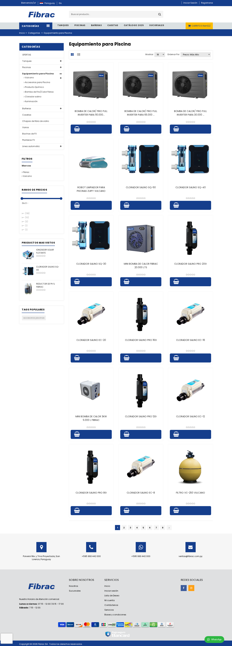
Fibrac (25, 172)
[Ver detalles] (91, 85)
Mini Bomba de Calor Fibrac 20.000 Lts (141, 265)
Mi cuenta (109, 600)
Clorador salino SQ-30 (91, 263)
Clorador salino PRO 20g (190, 263)
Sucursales (75, 590)
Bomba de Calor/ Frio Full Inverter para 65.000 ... (140, 112)
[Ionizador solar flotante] (28, 254)
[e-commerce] (41, 14)
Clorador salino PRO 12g (141, 416)
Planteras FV (28, 140)
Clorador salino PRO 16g (141, 340)
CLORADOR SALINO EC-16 (190, 340)
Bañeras (26, 108)
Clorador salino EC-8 (141, 492)
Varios (25, 127)
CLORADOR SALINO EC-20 (91, 340)
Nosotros (73, 586)
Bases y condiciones (115, 614)
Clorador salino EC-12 (190, 416)
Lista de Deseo (111, 595)
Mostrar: (149, 54)
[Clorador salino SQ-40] (28, 271)
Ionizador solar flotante (45, 251)
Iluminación (31, 101)
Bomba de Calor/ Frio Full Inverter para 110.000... (91, 112)
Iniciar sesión (111, 590)
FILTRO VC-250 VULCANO (190, 492)
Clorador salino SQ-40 (190, 187)
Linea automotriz (31, 146)
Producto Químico (34, 87)
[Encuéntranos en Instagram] (191, 588)
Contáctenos (111, 605)
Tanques (27, 61)
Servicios (109, 609)
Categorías (34, 32)
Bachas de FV (29, 133)
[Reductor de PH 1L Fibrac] (28, 288)
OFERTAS (26, 54)
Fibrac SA (43, 644)
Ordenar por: (173, 54)
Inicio (22, 32)
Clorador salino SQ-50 (141, 187)
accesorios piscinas (33, 317)
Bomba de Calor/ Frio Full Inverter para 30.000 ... (190, 112)
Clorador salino (32, 96)
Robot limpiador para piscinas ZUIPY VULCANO (91, 189)
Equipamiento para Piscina (38, 73)
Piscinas (26, 67)
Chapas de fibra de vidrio (35, 121)
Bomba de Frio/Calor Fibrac (39, 91)
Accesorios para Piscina (37, 82)
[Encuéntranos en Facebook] (184, 588)
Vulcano (29, 77)
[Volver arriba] (228, 640)
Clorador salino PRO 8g (91, 492)
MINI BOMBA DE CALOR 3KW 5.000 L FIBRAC (91, 418)
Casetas (26, 114)
